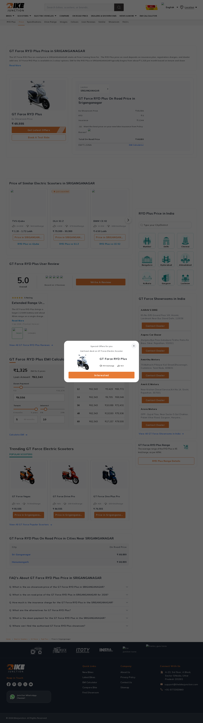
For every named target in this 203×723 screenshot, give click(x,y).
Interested (101, 375)
